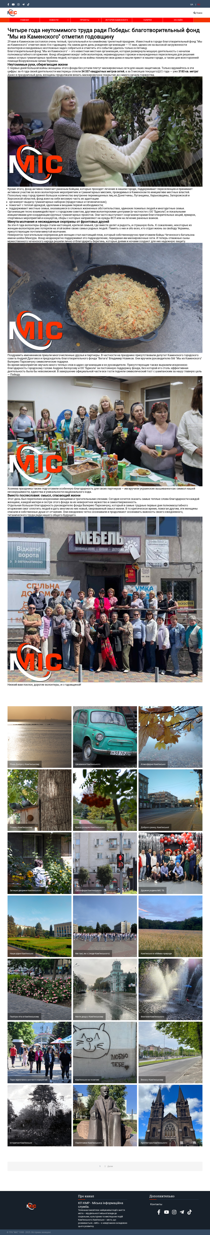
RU (198, 4)
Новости (53, 20)
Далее (110, 1166)
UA (191, 4)
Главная (24, 20)
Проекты (84, 20)
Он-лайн (178, 20)
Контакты (156, 1204)
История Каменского (116, 20)
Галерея (147, 20)
